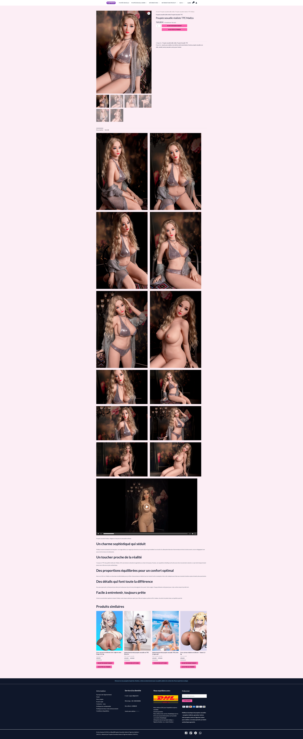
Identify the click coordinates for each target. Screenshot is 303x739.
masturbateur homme (186, 45)
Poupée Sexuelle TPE (177, 14)
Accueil (158, 11)
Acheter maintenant (174, 25)
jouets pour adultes (167, 45)
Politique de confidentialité (103, 706)
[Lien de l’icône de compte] (196, 3)
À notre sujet (99, 701)
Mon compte (99, 699)
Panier (98, 697)
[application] (146, 2)
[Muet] (192, 533)
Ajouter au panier (174, 29)
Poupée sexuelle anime (138, 2)
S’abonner (187, 700)
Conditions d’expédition (102, 711)
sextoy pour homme (176, 47)
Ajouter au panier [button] (104, 666)
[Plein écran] (195, 533)
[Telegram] (195, 733)
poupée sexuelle (124, 2)
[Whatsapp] (200, 733)
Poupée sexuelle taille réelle (167, 11)
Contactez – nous (101, 704)
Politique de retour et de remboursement (107, 708)
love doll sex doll (176, 45)
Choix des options (132, 663)
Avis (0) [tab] (107, 130)
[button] (148, 13)
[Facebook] (186, 733)
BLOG (181, 2)
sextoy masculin (167, 47)
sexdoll (160, 47)
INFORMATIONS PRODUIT (169, 2)
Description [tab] (99, 130)
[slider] (145, 533)
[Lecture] (98, 533)
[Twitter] (190, 733)
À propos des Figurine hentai (104, 694)
